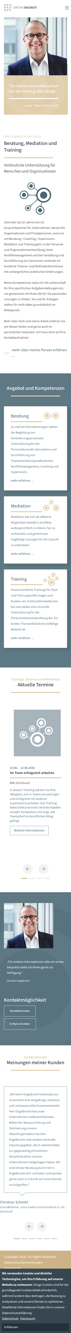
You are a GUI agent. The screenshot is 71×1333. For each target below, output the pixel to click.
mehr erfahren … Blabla (35, 448)
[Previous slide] (29, 1226)
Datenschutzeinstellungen (23, 1262)
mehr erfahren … (35, 529)
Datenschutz (10, 1318)
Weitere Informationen (29, 830)
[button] (28, 869)
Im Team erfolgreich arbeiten (32, 772)
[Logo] (20, 7)
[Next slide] (42, 1226)
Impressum (12, 1268)
